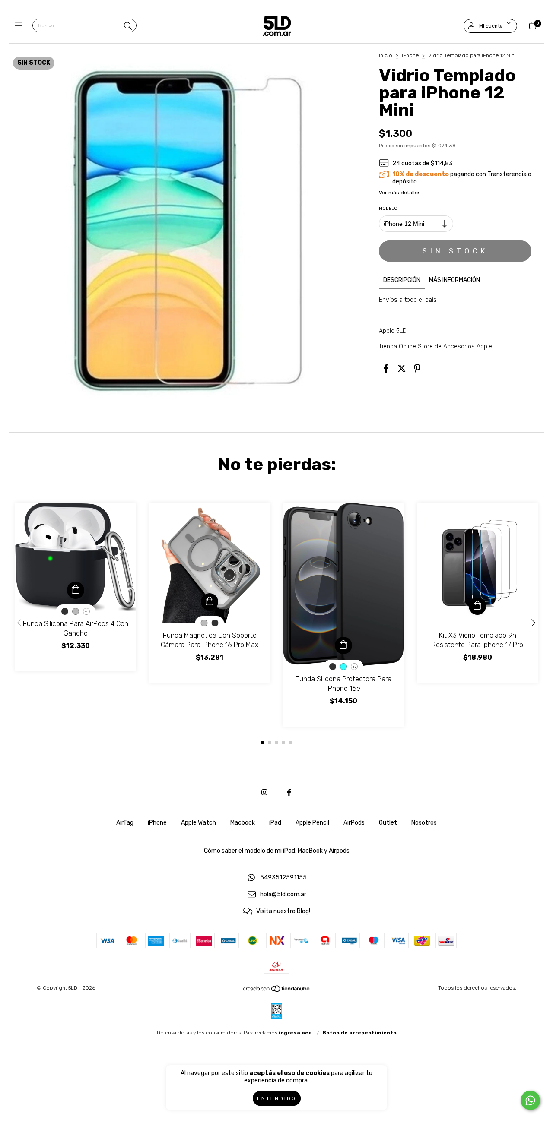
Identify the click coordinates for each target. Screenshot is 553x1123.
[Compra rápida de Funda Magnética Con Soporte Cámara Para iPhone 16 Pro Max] (209, 602)
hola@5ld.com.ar (283, 894)
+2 (354, 667)
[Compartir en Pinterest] (417, 368)
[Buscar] (127, 26)
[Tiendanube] (276, 991)
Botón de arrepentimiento (359, 1033)
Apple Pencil (312, 822)
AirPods (354, 822)
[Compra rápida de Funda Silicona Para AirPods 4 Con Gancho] (75, 590)
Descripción (401, 280)
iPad (275, 822)
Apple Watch (198, 822)
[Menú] (20, 26)
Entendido (276, 1098)
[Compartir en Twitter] (401, 368)
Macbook (242, 822)
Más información (454, 280)
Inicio (385, 55)
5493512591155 (283, 878)
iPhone (410, 55)
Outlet (388, 822)
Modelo (388, 208)
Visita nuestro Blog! (283, 911)
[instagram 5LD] (264, 792)
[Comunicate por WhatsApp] (530, 1100)
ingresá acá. (296, 1033)
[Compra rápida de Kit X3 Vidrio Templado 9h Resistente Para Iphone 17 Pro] (477, 606)
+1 (87, 612)
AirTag (124, 822)
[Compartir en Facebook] (386, 368)
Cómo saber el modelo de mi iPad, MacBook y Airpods (277, 850)
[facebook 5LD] (289, 792)
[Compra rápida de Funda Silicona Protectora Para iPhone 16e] (343, 645)
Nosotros (424, 822)
